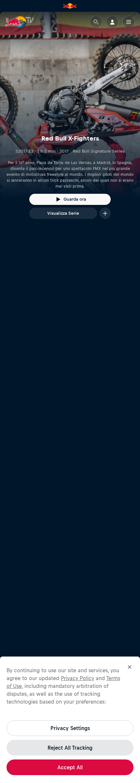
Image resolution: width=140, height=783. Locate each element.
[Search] (96, 22)
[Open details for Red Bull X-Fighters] (70, 121)
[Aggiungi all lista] (105, 213)
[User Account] (112, 22)
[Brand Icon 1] (70, 6)
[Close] (129, 667)
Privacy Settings (70, 728)
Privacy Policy (77, 678)
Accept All (70, 767)
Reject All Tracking (70, 748)
